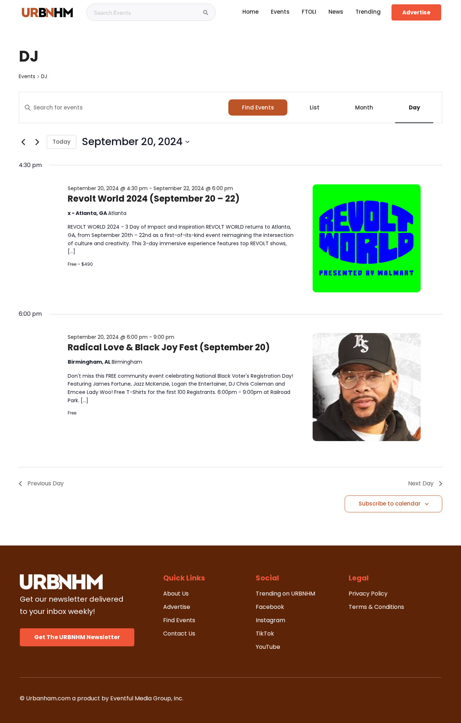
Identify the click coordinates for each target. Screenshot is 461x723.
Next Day (421, 483)
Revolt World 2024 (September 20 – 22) (154, 199)
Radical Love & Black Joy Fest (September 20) (169, 347)
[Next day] (37, 142)
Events (27, 76)
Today (62, 141)
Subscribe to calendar (390, 503)
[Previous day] (23, 142)
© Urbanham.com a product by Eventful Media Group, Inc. (101, 698)
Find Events (258, 107)
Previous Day (45, 483)
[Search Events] (205, 13)
